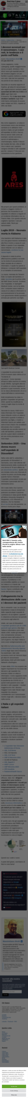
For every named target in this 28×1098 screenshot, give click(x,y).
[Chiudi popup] (24, 527)
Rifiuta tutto (14, 1095)
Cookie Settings (14, 1090)
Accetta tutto (14, 1086)
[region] (14, 1082)
